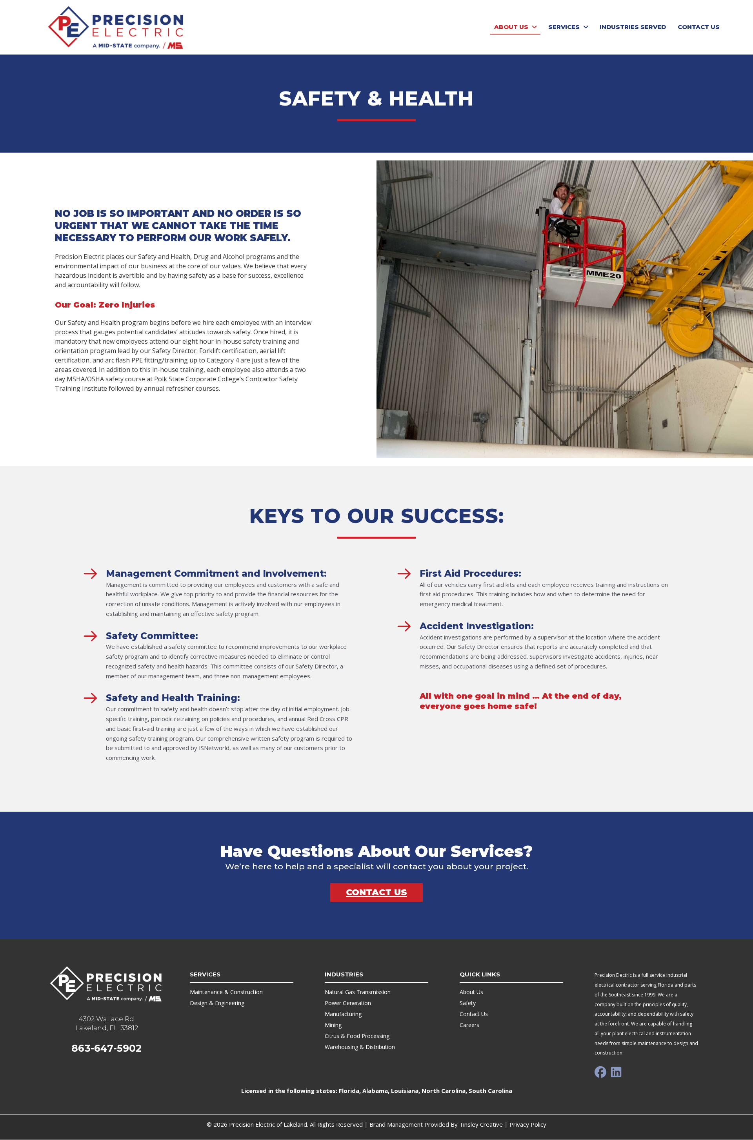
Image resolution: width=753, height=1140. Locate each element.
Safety (468, 1003)
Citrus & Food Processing (357, 1036)
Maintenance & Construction (226, 992)
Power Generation (348, 1003)
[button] (600, 1072)
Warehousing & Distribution (360, 1047)
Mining (333, 1025)
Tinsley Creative (481, 1124)
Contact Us (474, 1014)
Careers (469, 1025)
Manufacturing (343, 1014)
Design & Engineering (217, 1003)
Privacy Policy (527, 1124)
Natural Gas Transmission (358, 992)
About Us (471, 992)
